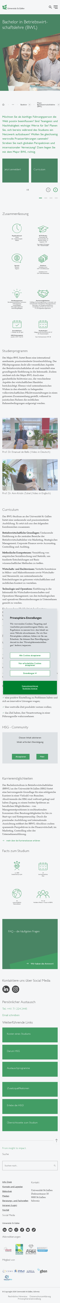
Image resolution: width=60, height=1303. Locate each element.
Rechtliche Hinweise (30, 688)
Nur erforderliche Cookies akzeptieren (30, 664)
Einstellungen (29, 673)
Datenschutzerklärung (30, 686)
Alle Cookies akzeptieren (30, 655)
